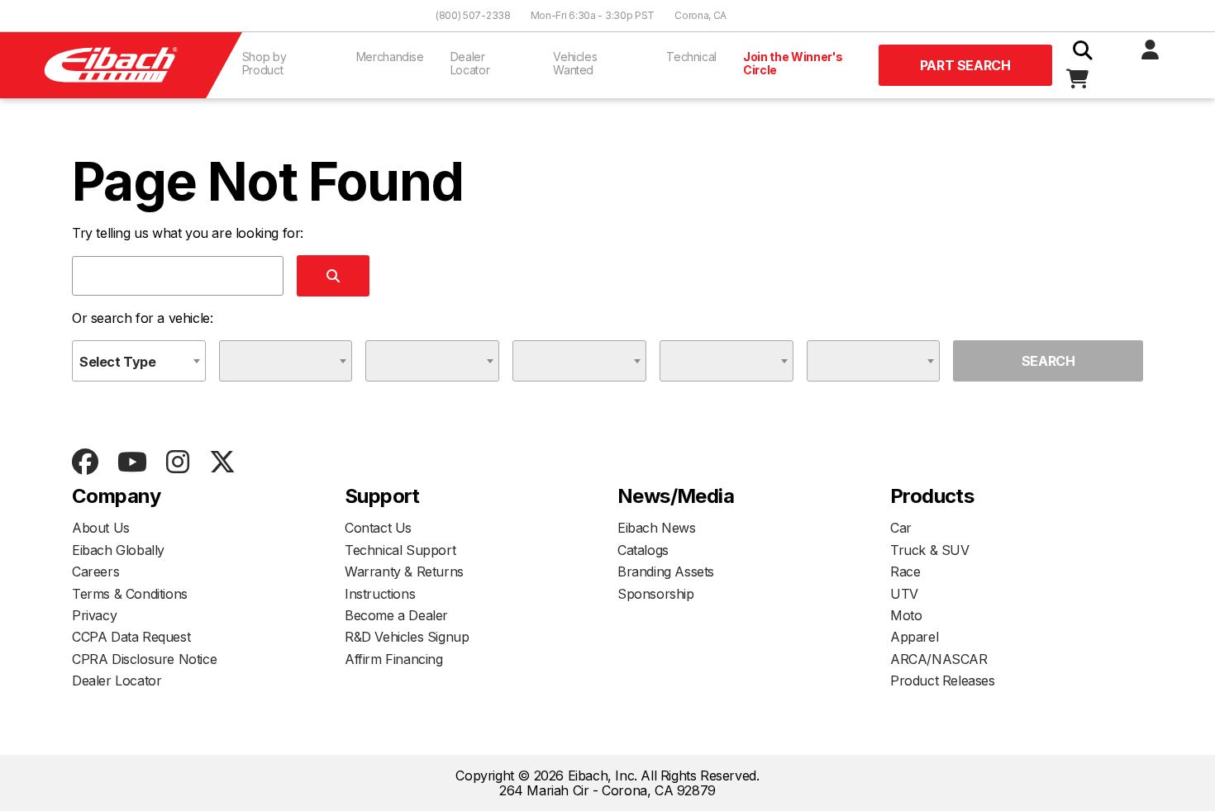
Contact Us (378, 527)
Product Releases (942, 680)
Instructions (380, 593)
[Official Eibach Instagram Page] (177, 463)
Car (901, 527)
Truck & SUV (930, 550)
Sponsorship (655, 593)
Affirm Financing (394, 659)
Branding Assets (665, 571)
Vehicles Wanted (575, 63)
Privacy (94, 615)
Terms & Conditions (130, 593)
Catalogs (643, 550)
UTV (904, 593)
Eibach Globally (118, 550)
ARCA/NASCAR (939, 659)
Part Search (965, 65)
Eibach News (656, 527)
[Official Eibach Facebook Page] (85, 463)
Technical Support (400, 550)
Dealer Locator (470, 63)
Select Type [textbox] (117, 361)
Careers (95, 571)
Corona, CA (700, 15)
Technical (691, 57)
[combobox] (139, 361)
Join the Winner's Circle (793, 63)
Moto (906, 615)
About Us (101, 527)
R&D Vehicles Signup (407, 636)
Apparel (914, 636)
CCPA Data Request (131, 636)
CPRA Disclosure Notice (144, 659)
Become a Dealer (396, 615)
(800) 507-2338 (473, 15)
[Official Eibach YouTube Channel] (131, 463)
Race (905, 571)
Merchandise (390, 57)
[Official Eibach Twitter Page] (222, 463)
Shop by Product (264, 63)
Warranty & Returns (404, 571)
